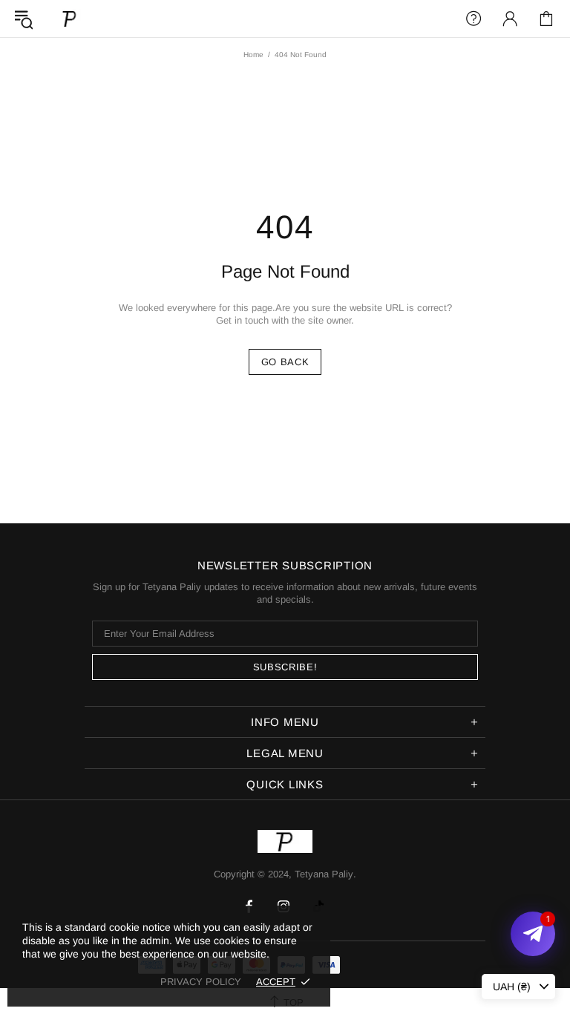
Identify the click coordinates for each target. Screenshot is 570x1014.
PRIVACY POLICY (200, 981)
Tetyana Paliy (70, 18)
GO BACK (285, 361)
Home (253, 54)
